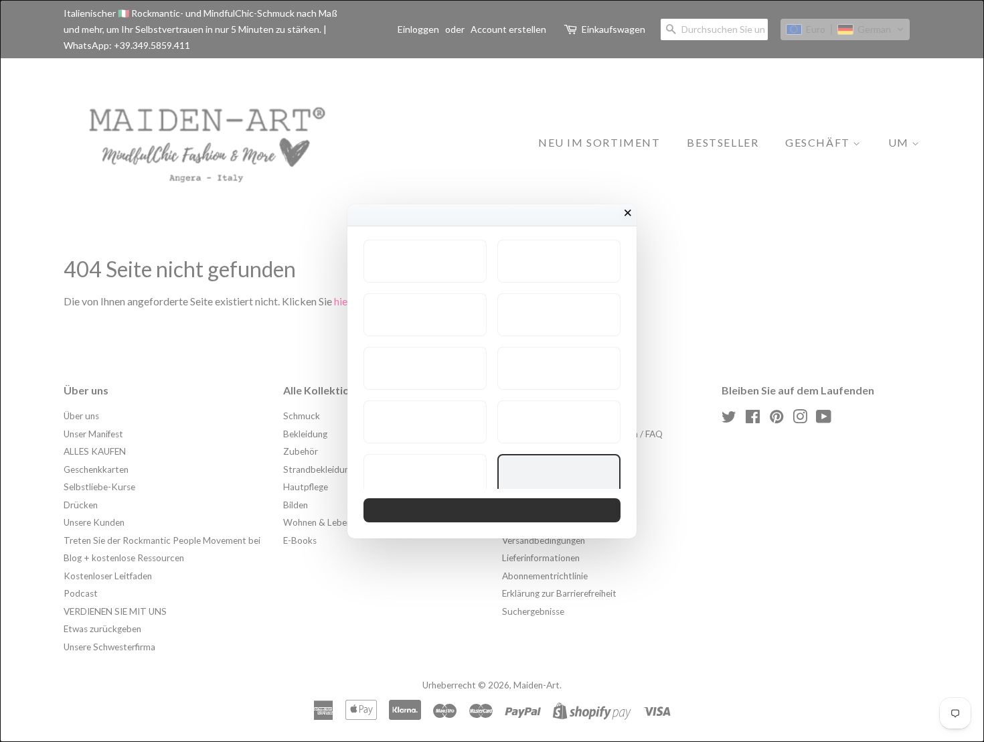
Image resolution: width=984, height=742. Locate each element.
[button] (425, 261)
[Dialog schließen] (628, 213)
